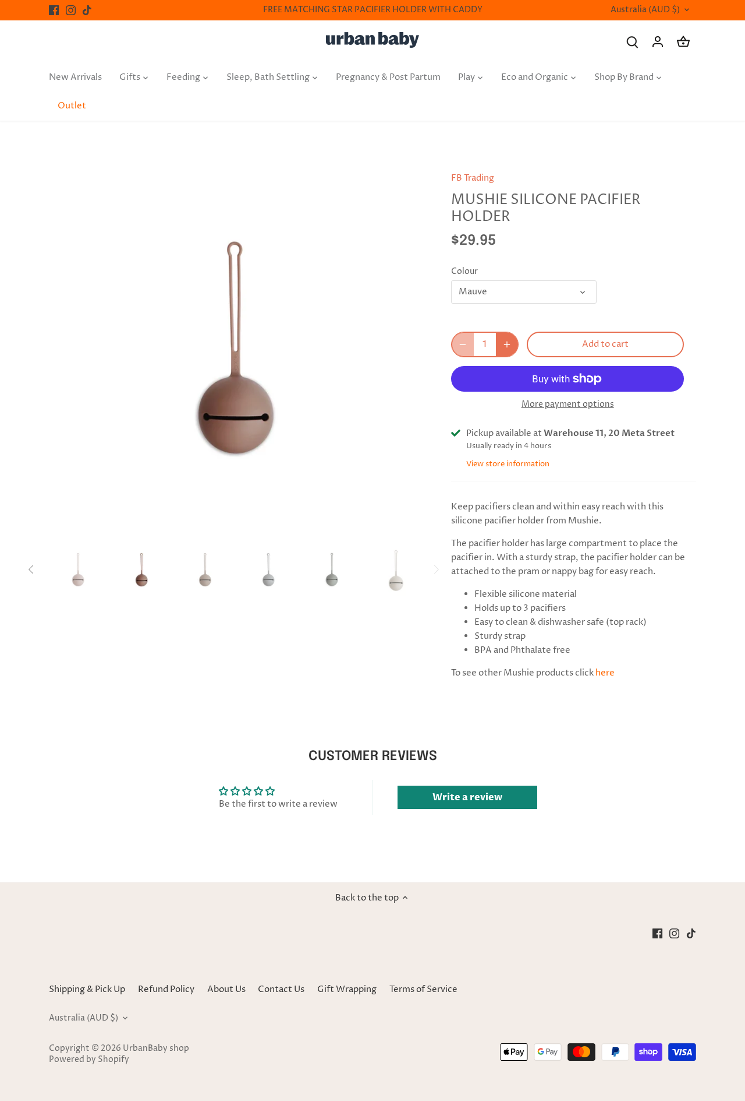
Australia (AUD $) (645, 10)
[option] (236, 348)
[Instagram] (71, 10)
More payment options (568, 404)
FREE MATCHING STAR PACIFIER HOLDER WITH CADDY (373, 10)
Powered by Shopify (89, 1059)
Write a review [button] (467, 797)
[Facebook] (54, 10)
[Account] (657, 42)
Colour (464, 271)
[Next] (406, 348)
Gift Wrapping (347, 989)
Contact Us (281, 989)
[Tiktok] (87, 10)
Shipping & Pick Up (88, 989)
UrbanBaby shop (156, 1048)
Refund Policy (166, 989)
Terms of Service (423, 989)
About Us (226, 989)
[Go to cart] (683, 42)
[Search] (632, 42)
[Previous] (66, 348)
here (605, 673)
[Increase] (507, 344)
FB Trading (472, 178)
